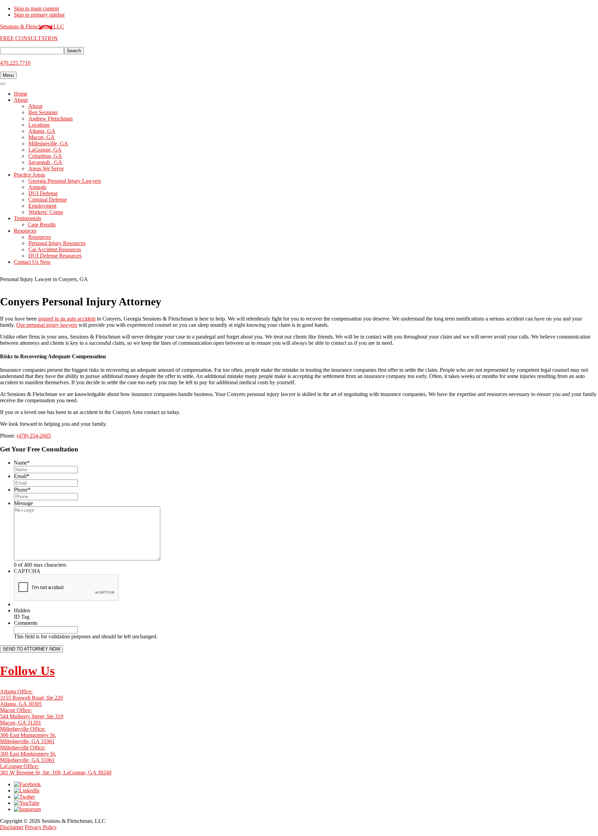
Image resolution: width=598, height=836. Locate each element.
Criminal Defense (47, 200)
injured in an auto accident (67, 319)
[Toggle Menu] (3, 84)
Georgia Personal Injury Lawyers (64, 181)
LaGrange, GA (45, 150)
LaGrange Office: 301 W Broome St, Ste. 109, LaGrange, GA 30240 (55, 769)
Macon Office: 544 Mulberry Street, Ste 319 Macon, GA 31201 (31, 716)
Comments (25, 623)
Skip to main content (36, 8)
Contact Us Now (32, 262)
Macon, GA (41, 137)
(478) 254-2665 (34, 436)
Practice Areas (29, 175)
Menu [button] (8, 75)
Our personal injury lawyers (46, 325)
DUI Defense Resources (55, 256)
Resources (25, 231)
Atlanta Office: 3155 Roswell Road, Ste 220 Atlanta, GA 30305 (31, 698)
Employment (42, 206)
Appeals (37, 187)
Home (20, 94)
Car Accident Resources (54, 249)
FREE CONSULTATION (29, 38)
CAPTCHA (27, 571)
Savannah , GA (45, 162)
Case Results (42, 224)
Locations (39, 125)
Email (21, 476)
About (21, 100)
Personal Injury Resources (56, 243)
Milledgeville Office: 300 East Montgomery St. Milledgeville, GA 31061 (28, 735)
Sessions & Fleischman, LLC (32, 26)
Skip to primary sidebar (39, 15)
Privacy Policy (41, 827)
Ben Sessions (42, 112)
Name (22, 463)
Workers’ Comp (45, 212)
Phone (22, 490)
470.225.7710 (15, 63)
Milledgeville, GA (48, 143)
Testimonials (27, 218)
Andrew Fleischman (50, 119)
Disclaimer (12, 827)
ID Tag (21, 617)
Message (23, 503)
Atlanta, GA (41, 131)
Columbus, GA (45, 156)
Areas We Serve (46, 168)
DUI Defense (43, 193)
